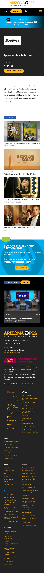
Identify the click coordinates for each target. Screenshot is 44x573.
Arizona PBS (8, 372)
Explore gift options (28, 498)
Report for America (9, 561)
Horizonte (7, 473)
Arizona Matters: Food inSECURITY (28, 412)
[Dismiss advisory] (35, 22)
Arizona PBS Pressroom (29, 476)
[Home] (22, 3)
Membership (25, 510)
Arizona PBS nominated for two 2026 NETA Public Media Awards (22, 145)
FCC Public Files (12, 396)
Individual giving (27, 513)
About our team (8, 564)
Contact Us (25, 496)
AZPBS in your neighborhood (8, 537)
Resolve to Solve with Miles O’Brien (30, 399)
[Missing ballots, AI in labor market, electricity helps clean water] (22, 292)
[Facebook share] (5, 66)
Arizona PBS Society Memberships (28, 506)
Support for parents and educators (11, 557)
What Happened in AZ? (29, 408)
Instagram (12, 421)
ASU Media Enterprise (23, 369)
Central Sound (8, 444)
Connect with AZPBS (28, 468)
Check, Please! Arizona (29, 403)
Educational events (9, 534)
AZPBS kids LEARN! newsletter (9, 503)
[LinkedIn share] (9, 66)
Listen (6, 438)
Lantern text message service (10, 508)
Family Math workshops (11, 521)
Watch (24, 392)
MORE (24, 282)
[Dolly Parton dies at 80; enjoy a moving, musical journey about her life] (22, 178)
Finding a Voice (8, 458)
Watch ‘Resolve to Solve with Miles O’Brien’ (20, 174)
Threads (11, 429)
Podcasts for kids (9, 514)
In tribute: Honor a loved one (29, 519)
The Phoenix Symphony (11, 447)
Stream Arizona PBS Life (29, 429)
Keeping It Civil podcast (10, 455)
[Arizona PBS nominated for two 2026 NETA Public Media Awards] (22, 122)
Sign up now (21, 268)
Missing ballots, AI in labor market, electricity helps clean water (18, 320)
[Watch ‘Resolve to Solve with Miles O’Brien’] (22, 150)
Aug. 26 (8, 172)
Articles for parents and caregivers (11, 518)
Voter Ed (6, 482)
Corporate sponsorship (29, 515)
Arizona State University (28, 367)
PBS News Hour (8, 485)
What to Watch (26, 396)
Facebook (11, 417)
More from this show (14, 71)
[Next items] (37, 300)
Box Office (25, 482)
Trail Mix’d (25, 405)
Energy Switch (26, 415)
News (6, 464)
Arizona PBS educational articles (11, 544)
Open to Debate (8, 479)
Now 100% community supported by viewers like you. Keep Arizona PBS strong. (20, 22)
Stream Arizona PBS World (30, 432)
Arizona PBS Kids (9, 494)
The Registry (7, 541)
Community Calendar (28, 479)
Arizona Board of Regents (24, 384)
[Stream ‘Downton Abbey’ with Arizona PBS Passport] (22, 206)
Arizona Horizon (9, 471)
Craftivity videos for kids (11, 511)
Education (7, 527)
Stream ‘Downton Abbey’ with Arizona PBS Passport (19, 229)
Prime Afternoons (27, 424)
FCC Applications (13, 400)
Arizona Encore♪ (9, 450)
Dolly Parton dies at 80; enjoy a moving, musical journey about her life (22, 201)
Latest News (7, 468)
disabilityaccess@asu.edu (12, 353)
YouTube (12, 425)
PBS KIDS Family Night (10, 500)
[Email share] (13, 66)
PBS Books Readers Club (29, 487)
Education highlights (10, 531)
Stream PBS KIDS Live (10, 497)
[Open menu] (40, 11)
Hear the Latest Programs (11, 442)
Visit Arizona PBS (27, 493)
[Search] (26, 11)
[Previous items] (7, 300)
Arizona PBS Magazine (28, 473)
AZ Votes (6, 476)
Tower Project (26, 523)
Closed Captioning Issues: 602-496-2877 (12, 406)
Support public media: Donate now (28, 502)
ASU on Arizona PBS (28, 426)
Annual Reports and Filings (30, 490)
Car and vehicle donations (29, 525)
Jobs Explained (26, 418)
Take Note (7, 453)
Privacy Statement (13, 413)
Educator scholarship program (10, 553)
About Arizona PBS (27, 471)
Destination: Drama (28, 421)
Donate (12, 392)
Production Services (28, 485)
